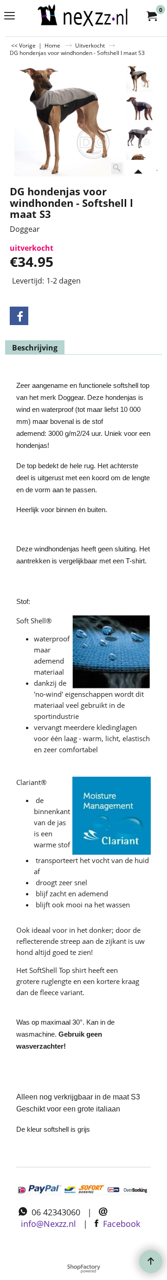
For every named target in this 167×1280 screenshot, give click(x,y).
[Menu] (9, 17)
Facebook (121, 1223)
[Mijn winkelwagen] (151, 15)
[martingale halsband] (81, 15)
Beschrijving (35, 348)
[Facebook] (19, 316)
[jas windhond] (139, 107)
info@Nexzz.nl (48, 1223)
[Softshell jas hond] (139, 135)
